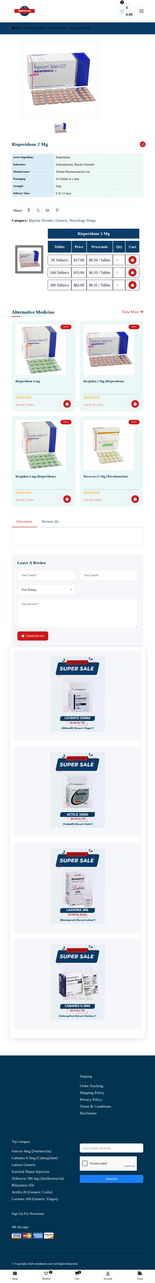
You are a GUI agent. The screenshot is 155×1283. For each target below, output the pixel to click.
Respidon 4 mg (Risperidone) (36, 476)
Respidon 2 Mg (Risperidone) (104, 381)
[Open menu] (141, 11)
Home (18, 28)
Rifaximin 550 (23, 1185)
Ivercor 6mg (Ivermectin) (31, 1151)
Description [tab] (24, 521)
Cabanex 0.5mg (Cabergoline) (35, 1158)
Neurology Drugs (36, 28)
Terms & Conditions (95, 1106)
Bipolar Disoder (58, 28)
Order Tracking (91, 1086)
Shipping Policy (92, 1093)
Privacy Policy (91, 1099)
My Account (21, 1099)
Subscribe (111, 1178)
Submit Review (34, 636)
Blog (15, 1106)
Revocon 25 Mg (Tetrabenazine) (106, 476)
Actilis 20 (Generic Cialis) (32, 1192)
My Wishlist (21, 1127)
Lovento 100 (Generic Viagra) (35, 1199)
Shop (15, 1113)
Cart (77, 1276)
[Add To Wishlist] (143, 144)
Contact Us (20, 1093)
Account (107, 1278)
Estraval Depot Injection (30, 1171)
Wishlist (46, 1276)
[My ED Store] (24, 11)
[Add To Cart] (67, 404)
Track (140, 1278)
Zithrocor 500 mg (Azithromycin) (38, 1178)
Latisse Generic (24, 1165)
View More (131, 312)
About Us (19, 1086)
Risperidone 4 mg (28, 381)
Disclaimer (88, 1113)
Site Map (19, 1120)
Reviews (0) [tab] (50, 521)
